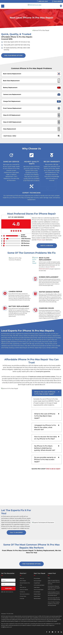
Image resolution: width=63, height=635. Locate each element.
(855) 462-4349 (4, 591)
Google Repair (37, 582)
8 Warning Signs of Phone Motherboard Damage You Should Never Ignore (54, 593)
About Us (22, 578)
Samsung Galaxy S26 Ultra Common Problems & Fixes (54, 598)
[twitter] (49, 632)
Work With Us (23, 587)
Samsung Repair (37, 580)
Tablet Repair (37, 587)
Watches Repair (37, 598)
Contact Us (22, 591)
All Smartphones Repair (39, 585)
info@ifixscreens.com (6, 627)
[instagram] (55, 632)
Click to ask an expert (53, 468)
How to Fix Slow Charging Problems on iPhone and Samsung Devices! (53, 603)
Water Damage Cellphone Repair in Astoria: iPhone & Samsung (54, 582)
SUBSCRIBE (8, 588)
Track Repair (57, 1)
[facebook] (46, 632)
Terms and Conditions (24, 594)
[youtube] (52, 632)
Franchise (22, 598)
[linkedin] (61, 632)
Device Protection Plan (25, 582)
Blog (49, 577)
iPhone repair (41, 240)
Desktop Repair (37, 594)
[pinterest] (58, 632)
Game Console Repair (38, 589)
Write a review (46, 245)
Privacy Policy (23, 596)
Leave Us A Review (24, 589)
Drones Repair (37, 591)
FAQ (21, 585)
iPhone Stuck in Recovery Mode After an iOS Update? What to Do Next (54, 588)
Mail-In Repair (23, 580)
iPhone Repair (37, 578)
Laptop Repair (37, 596)
